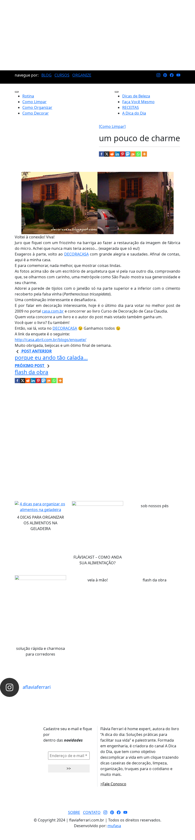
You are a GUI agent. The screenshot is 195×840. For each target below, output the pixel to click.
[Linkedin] (117, 154)
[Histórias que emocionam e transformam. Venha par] (110, 701)
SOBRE (74, 812)
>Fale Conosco (113, 784)
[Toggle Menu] (17, 91)
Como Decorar (35, 113)
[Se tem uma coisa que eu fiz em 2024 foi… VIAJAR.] (36, 701)
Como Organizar (37, 107)
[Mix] (133, 154)
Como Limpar (34, 101)
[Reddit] (112, 154)
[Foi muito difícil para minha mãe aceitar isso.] (61, 701)
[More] (144, 154)
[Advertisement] (97, 35)
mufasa (114, 825)
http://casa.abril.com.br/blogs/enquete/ (50, 339)
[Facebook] (101, 154)
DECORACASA (76, 254)
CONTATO (92, 812)
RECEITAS (130, 107)
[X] (106, 154)
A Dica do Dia (134, 113)
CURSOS (61, 75)
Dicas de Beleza (136, 96)
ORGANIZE (81, 75)
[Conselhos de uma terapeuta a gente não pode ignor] (134, 701)
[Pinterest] (122, 154)
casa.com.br (53, 311)
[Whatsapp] (138, 154)
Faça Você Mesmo (138, 101)
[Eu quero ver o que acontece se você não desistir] (85, 701)
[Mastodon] (127, 154)
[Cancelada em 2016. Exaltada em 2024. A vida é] (158, 701)
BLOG (46, 75)
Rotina (28, 96)
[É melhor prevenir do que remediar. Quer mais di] (12, 701)
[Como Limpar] (112, 126)
